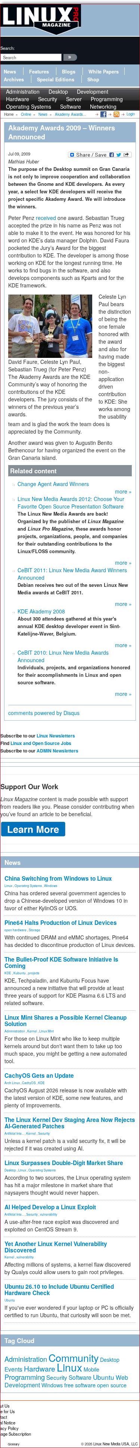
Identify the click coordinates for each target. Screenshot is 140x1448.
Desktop (10, 1170)
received (46, 217)
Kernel (32, 1031)
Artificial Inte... (14, 1133)
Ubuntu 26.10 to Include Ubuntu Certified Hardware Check (59, 1289)
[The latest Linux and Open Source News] (115, 114)
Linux (8, 885)
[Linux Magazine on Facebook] (102, 114)
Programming (24, 1377)
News (10, 71)
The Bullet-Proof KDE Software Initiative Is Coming (61, 962)
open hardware (15, 929)
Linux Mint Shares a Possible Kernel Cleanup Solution (65, 1020)
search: (7, 48)
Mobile (91, 1369)
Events (13, 1369)
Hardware (39, 1368)
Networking (103, 106)
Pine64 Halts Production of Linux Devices (60, 922)
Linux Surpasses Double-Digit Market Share (63, 1163)
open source (112, 1385)
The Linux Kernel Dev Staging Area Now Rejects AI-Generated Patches (69, 1123)
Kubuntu (19, 973)
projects (33, 973)
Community (74, 1357)
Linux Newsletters (56, 735)
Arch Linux (12, 1082)
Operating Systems (28, 106)
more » (123, 491)
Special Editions (55, 79)
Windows (50, 885)
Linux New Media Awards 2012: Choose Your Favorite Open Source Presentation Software (71, 502)
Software (70, 106)
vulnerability (48, 1214)
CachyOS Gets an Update (39, 1075)
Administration (14, 1031)
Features (39, 71)
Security (44, 1133)
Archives (14, 79)
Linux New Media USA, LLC (115, 1444)
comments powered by (44, 713)
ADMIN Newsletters (57, 750)
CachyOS (29, 1082)
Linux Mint (46, 1031)
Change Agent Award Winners (53, 484)
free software (80, 1385)
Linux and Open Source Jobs (40, 743)
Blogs (68, 71)
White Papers (103, 71)
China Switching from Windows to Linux (58, 878)
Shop (93, 79)
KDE (7, 973)
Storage (34, 929)
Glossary (13, 1444)
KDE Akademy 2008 (41, 611)
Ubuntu (9, 1300)
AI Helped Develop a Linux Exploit (50, 1207)
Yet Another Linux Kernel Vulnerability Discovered (55, 1247)
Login (131, 114)
